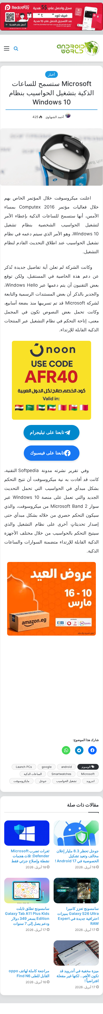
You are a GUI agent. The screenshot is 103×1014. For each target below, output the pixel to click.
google (47, 767)
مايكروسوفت (21, 781)
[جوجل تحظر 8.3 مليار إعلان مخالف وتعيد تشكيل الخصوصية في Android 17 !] (76, 833)
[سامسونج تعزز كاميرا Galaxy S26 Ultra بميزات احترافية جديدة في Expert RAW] (76, 890)
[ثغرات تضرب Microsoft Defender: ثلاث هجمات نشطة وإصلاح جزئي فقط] (26, 833)
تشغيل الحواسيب (66, 781)
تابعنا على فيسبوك (47, 452)
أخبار (51, 74)
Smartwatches (61, 774)
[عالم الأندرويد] (78, 48)
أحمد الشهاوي (54, 117)
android (66, 767)
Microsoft (88, 774)
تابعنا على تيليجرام (47, 432)
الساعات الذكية (33, 774)
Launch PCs (24, 767)
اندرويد (90, 781)
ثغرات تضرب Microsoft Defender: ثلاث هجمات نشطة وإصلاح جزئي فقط (30, 856)
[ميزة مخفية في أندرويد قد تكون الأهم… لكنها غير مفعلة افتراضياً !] (76, 953)
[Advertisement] (51, 686)
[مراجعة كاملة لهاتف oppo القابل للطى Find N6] (26, 953)
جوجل (42, 781)
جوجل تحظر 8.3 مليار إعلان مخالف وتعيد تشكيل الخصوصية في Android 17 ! (77, 856)
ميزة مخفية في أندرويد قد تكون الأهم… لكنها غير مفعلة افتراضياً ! (78, 976)
